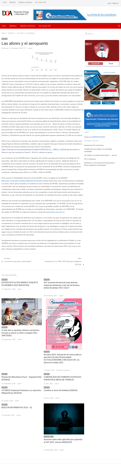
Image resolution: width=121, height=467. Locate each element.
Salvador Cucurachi (63, 370)
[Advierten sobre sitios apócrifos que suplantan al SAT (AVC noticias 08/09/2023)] (64, 405)
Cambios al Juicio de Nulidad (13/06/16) (60, 390)
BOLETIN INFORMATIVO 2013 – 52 (17, 408)
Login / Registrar (113, 3)
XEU (52, 436)
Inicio (5, 2)
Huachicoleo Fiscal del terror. (94, 145)
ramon (30, 48)
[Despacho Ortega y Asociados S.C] (15, 13)
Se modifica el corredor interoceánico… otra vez (100, 155)
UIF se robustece (90, 159)
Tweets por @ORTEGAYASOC (94, 137)
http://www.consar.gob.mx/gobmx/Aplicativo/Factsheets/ (22, 181)
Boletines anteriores (25, 2)
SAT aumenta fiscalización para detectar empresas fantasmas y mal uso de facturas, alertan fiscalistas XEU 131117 (62, 285)
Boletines (12, 2)
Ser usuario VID (40, 2)
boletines (4, 38)
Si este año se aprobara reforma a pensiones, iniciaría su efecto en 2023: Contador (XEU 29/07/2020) (21, 333)
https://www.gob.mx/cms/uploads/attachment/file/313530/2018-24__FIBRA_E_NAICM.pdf (35, 149)
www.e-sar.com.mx (58, 212)
